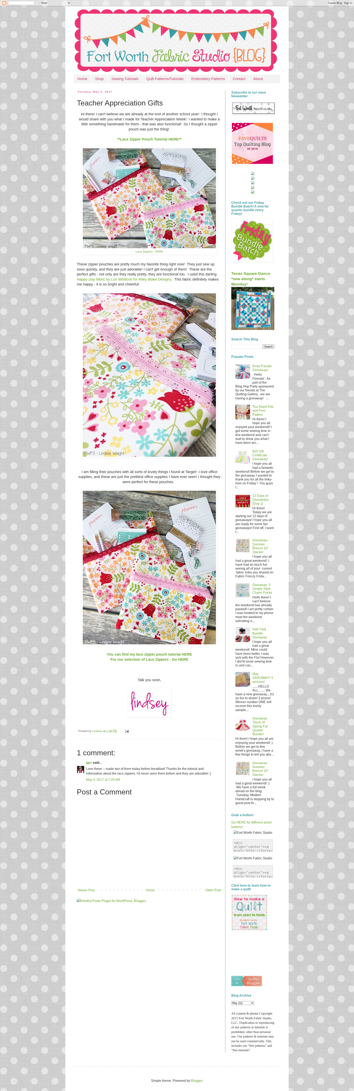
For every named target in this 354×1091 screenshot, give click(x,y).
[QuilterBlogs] (246, 985)
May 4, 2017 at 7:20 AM (103, 779)
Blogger (196, 1080)
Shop (99, 79)
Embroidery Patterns (208, 79)
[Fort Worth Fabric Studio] (252, 174)
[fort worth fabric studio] (252, 178)
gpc (89, 762)
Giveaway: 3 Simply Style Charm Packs (262, 588)
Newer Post (86, 890)
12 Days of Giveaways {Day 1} (260, 499)
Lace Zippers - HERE (149, 251)
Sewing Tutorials (124, 79)
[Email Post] (126, 731)
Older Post (213, 890)
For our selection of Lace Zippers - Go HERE (149, 659)
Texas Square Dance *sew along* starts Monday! (250, 278)
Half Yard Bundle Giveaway (259, 633)
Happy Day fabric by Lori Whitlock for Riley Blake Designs (124, 279)
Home (82, 79)
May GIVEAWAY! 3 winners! (262, 677)
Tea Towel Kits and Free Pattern (262, 410)
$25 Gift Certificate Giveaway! (260, 455)
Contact (239, 79)
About (258, 79)
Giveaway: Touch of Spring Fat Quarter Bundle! (260, 726)
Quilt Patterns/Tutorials (165, 79)
